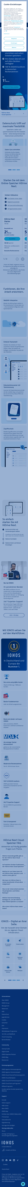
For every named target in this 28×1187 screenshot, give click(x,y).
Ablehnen (14, 47)
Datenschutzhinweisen (17, 21)
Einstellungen (7, 15)
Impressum (6, 33)
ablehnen (19, 24)
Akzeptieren (17, 27)
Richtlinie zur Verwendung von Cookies (13, 20)
